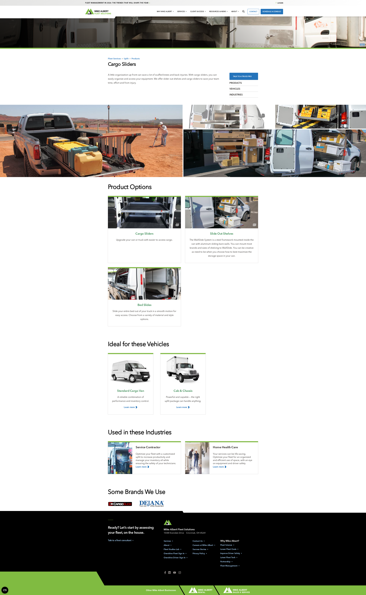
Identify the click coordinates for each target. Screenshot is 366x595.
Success (199, 549)
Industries (236, 94)
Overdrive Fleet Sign (174, 553)
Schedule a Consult (271, 11)
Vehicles (234, 88)
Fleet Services (114, 58)
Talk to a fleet (119, 540)
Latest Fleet (227, 557)
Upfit (126, 58)
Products (136, 58)
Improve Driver (230, 553)
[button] (165, 11)
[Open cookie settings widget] (4, 590)
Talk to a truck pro (242, 76)
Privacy (199, 553)
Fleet (226, 545)
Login (280, 3)
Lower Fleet (228, 549)
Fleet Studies (171, 549)
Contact (253, 11)
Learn (129, 407)
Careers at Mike (203, 545)
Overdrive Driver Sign (174, 557)
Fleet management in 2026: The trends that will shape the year (117, 3)
